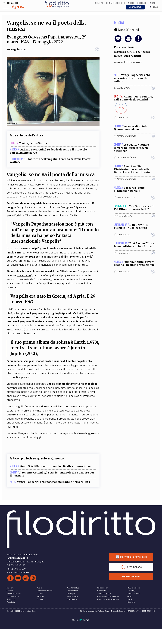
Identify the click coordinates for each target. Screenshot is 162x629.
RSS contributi (134, 588)
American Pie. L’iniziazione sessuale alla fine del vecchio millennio (132, 169)
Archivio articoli (134, 593)
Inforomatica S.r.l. (14, 593)
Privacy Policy (72, 596)
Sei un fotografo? (104, 593)
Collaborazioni (102, 588)
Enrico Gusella (124, 216)
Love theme (24, 275)
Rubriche (131, 602)
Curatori (40, 593)
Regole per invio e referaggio (108, 599)
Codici (130, 596)
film (126, 62)
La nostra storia (13, 596)
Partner (40, 599)
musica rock (135, 62)
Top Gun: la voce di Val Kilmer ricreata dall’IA (134, 208)
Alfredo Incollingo (126, 136)
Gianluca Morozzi (126, 197)
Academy (131, 591)
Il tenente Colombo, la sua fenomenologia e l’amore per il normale (52, 474)
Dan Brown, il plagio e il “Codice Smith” (131, 226)
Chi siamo (10, 588)
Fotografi (40, 596)
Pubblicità (11, 602)
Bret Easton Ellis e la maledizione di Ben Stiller (134, 245)
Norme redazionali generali (108, 596)
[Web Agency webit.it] (84, 620)
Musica (119, 22)
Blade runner (69, 271)
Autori (39, 588)
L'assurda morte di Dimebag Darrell (129, 189)
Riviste (130, 599)
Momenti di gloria (81, 256)
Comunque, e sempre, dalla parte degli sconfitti (133, 98)
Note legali (71, 593)
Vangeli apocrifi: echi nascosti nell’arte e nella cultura (53, 481)
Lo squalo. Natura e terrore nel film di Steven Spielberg (131, 147)
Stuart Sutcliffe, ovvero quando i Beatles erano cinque (55, 466)
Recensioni (101, 591)
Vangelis (118, 62)
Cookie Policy (72, 599)
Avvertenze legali (73, 588)
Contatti (10, 591)
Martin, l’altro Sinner (33, 143)
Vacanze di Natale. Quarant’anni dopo (131, 128)
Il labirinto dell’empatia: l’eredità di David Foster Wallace (50, 160)
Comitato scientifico (44, 591)
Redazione (11, 599)
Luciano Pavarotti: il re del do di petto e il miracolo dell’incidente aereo (48, 151)
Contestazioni (72, 591)
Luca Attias (122, 117)
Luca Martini (128, 30)
